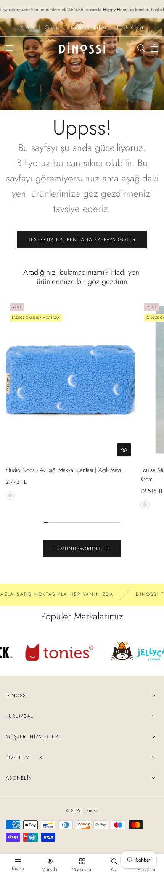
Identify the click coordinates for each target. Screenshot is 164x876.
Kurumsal (19, 716)
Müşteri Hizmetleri (33, 736)
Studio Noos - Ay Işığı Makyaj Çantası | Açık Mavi (63, 470)
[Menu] (9, 48)
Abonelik (19, 777)
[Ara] (141, 48)
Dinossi (17, 695)
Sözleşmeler (24, 757)
